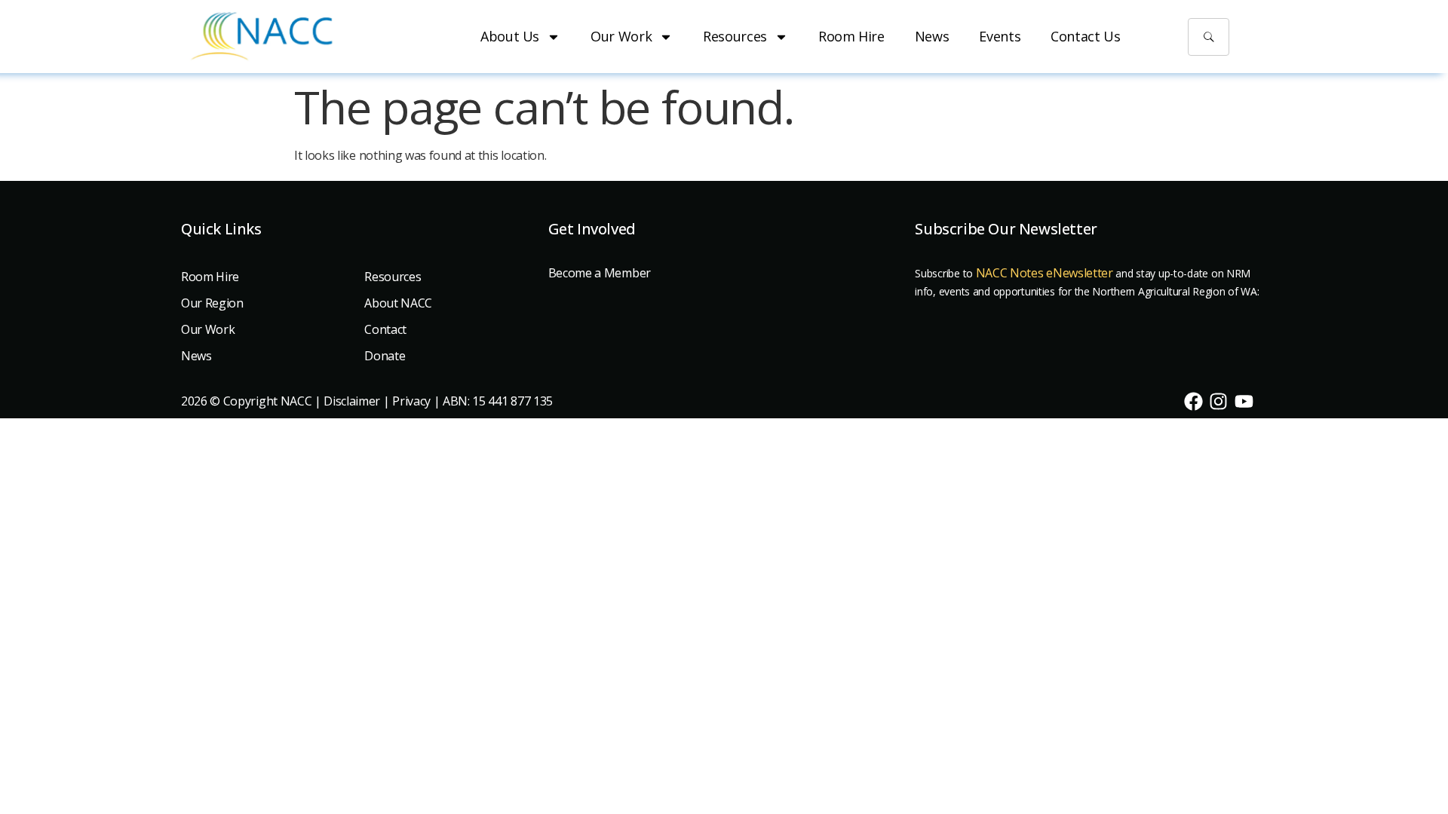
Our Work (621, 36)
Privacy (411, 401)
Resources (735, 36)
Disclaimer (352, 401)
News (932, 36)
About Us (509, 36)
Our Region (212, 303)
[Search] (1208, 37)
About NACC (398, 303)
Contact (385, 329)
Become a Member (599, 273)
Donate (384, 355)
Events (999, 36)
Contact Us (1085, 36)
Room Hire (851, 36)
